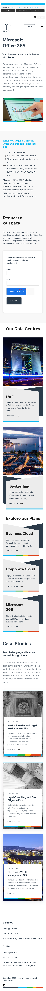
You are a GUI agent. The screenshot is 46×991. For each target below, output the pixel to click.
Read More (11, 749)
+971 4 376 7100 (10, 957)
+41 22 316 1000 (10, 934)
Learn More (10, 416)
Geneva (14, 7)
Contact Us (29, 26)
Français (41, 17)
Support (37, 10)
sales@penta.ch (10, 929)
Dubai (18, 7)
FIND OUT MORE (12, 551)
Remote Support (23, 10)
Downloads (8, 10)
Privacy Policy (8, 981)
